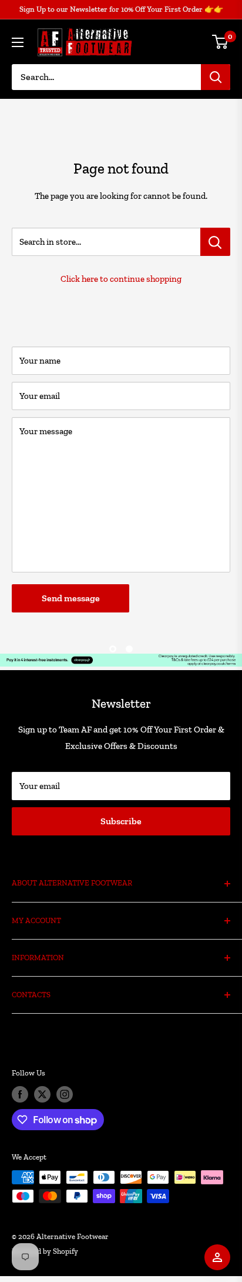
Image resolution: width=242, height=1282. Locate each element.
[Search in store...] (215, 242)
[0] (220, 42)
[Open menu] (17, 42)
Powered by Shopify (45, 1251)
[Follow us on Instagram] (64, 1094)
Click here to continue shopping (121, 279)
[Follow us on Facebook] (20, 1094)
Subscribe (121, 821)
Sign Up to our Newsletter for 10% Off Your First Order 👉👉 (121, 9)
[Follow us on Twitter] (42, 1094)
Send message (71, 598)
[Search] (215, 77)
